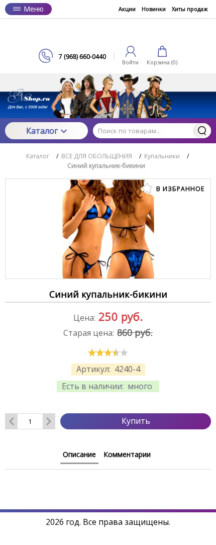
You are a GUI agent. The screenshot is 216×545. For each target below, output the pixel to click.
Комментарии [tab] (127, 454)
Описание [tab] (79, 454)
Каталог (42, 130)
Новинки (154, 9)
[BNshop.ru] (108, 33)
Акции (127, 9)
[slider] (108, 352)
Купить (136, 420)
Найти (202, 130)
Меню (34, 9)
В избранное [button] (179, 189)
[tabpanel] (108, 479)
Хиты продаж (190, 9)
